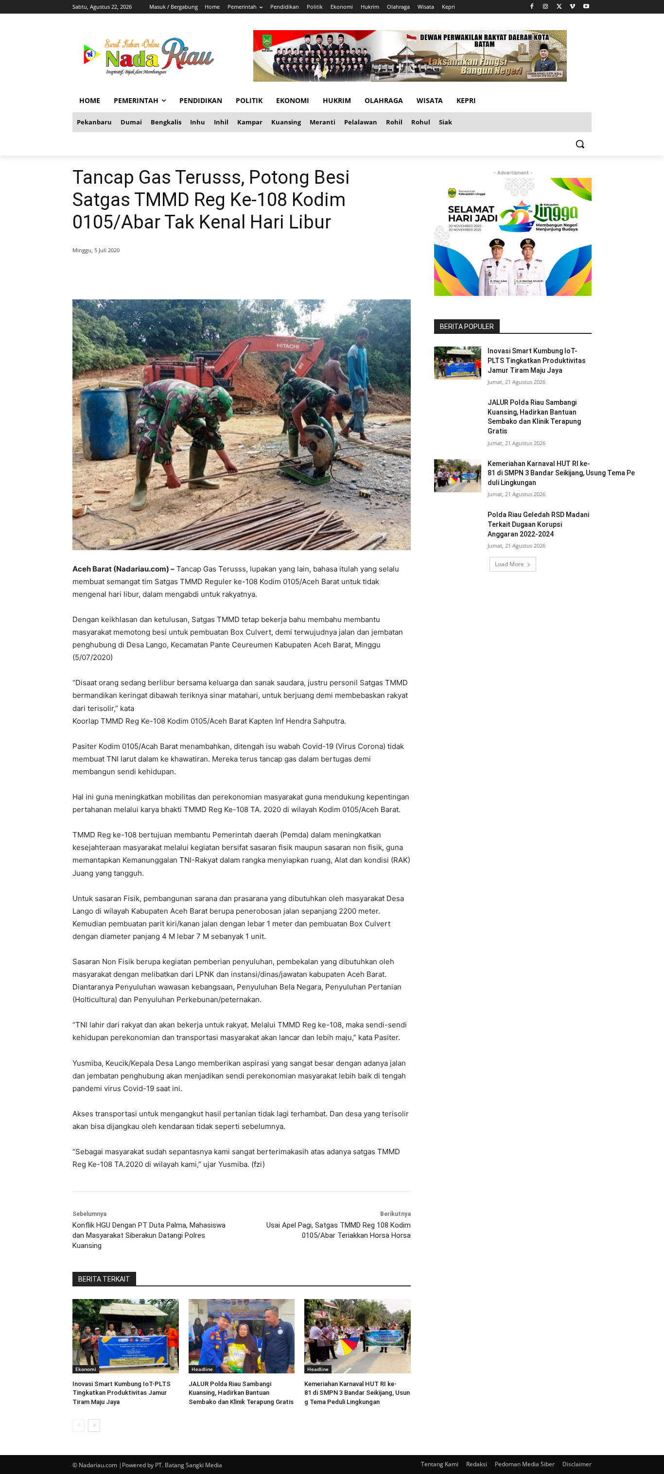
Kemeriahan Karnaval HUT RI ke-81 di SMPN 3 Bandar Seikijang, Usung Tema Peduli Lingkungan (357, 1392)
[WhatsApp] (212, 275)
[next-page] (94, 1425)
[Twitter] (559, 7)
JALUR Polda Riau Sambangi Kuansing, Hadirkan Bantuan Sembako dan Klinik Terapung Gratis (241, 1392)
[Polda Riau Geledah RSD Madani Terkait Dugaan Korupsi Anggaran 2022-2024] (457, 526)
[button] (580, 144)
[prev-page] (78, 1425)
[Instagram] (545, 7)
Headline (202, 1369)
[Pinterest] (190, 275)
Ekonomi (85, 1369)
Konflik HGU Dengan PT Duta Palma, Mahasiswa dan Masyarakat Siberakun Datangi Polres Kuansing (149, 1235)
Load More (509, 564)
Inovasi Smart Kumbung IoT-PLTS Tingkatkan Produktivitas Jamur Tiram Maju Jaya (121, 1392)
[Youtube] (586, 7)
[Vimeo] (572, 7)
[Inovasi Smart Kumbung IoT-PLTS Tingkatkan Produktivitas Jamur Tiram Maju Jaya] (125, 1336)
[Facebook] (532, 7)
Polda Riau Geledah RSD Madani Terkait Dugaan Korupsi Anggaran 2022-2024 (538, 524)
